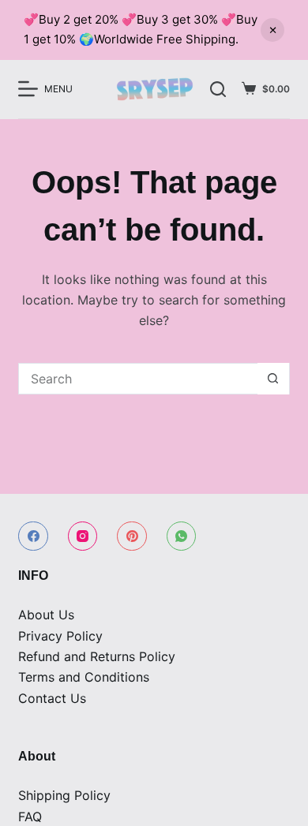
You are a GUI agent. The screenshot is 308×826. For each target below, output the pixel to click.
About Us (46, 614)
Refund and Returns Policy (96, 656)
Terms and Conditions (83, 677)
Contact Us (52, 698)
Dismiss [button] (272, 30)
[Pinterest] (132, 536)
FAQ (30, 816)
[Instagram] (83, 536)
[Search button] (273, 378)
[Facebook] (33, 536)
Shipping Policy (64, 795)
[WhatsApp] (182, 536)
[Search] (218, 89)
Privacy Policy (60, 636)
